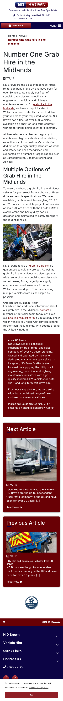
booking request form (21, 317)
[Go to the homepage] (31, 5)
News (22, 35)
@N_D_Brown (51, 622)
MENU (53, 25)
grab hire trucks (39, 265)
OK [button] (31, 695)
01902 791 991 (42, 15)
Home (11, 35)
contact (44, 310)
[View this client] (31, 603)
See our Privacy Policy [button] (39, 687)
